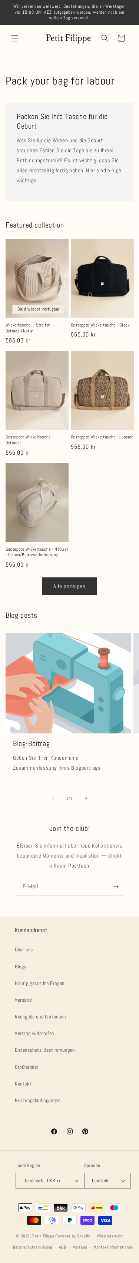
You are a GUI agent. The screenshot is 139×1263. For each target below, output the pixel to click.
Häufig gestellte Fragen (39, 983)
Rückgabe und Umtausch (40, 1016)
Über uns (24, 949)
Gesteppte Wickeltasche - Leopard (102, 437)
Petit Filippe (43, 1236)
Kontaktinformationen (113, 1247)
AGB (62, 1247)
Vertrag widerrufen (34, 1033)
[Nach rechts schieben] (86, 798)
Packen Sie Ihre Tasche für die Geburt (62, 121)
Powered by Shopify (72, 1236)
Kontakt (23, 1083)
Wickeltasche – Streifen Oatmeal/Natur (28, 328)
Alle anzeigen (69, 586)
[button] (15, 38)
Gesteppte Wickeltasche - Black (100, 325)
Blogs (20, 966)
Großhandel (26, 1067)
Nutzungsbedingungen (37, 1100)
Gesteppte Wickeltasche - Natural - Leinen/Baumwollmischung (37, 552)
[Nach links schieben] (53, 798)
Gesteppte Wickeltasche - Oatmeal (29, 440)
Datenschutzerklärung (32, 1247)
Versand (23, 1000)
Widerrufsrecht (110, 1236)
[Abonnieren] (115, 886)
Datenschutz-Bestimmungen (45, 1050)
